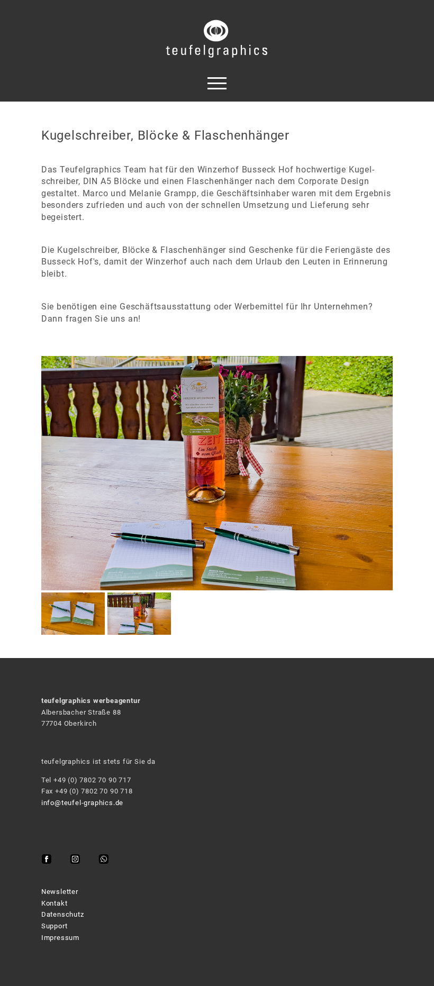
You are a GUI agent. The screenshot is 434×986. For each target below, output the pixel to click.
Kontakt (54, 903)
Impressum (60, 938)
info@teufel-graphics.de (82, 803)
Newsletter (59, 892)
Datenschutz (62, 914)
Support (54, 926)
